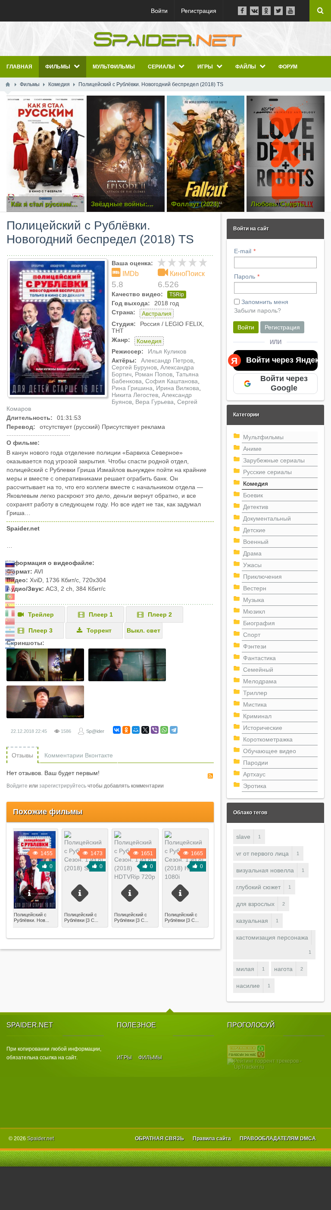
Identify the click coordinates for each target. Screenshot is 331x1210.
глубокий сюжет (258, 887)
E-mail (242, 251)
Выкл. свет (143, 630)
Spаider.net (40, 1139)
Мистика (255, 704)
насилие (248, 985)
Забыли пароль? (257, 310)
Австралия (157, 313)
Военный (256, 541)
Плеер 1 (101, 614)
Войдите (17, 786)
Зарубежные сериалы (274, 460)
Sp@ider (95, 731)
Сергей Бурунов (134, 367)
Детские (254, 530)
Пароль (244, 276)
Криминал (257, 716)
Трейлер (41, 614)
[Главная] (7, 84)
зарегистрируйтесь (62, 786)
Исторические (262, 727)
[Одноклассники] (126, 730)
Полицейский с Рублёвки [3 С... (81, 917)
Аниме (252, 448)
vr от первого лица (262, 853)
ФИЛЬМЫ (150, 1058)
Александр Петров (167, 360)
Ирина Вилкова (177, 388)
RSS (210, 775)
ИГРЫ (124, 1058)
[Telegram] (174, 730)
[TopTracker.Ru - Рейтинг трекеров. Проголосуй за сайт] (246, 1051)
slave (243, 836)
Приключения (262, 576)
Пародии (255, 762)
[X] (145, 730)
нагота (283, 968)
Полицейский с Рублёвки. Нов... (31, 917)
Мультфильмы (263, 437)
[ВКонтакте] (117, 730)
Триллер (255, 692)
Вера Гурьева (154, 401)
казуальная (252, 920)
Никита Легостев (135, 394)
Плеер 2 (160, 614)
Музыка (253, 599)
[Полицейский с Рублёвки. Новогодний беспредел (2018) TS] (57, 328)
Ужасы (252, 565)
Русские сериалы (267, 471)
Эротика (254, 785)
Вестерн (254, 588)
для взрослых (255, 903)
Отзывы (22, 755)
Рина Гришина (132, 388)
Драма (252, 553)
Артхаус (254, 774)
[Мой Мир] (136, 730)
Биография (259, 623)
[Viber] (155, 730)
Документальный (267, 518)
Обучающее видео (269, 751)
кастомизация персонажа (272, 937)
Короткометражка (268, 739)
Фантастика (259, 658)
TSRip (176, 295)
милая (245, 968)
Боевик (253, 495)
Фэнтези (254, 646)
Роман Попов (153, 374)
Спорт (251, 634)
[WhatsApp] (164, 730)
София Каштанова (171, 381)
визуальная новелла (265, 870)
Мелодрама (260, 681)
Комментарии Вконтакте (78, 755)
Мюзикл (254, 611)
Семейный (258, 669)
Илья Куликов (167, 351)
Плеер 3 (40, 630)
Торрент (99, 630)
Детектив (255, 506)
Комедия (149, 341)
